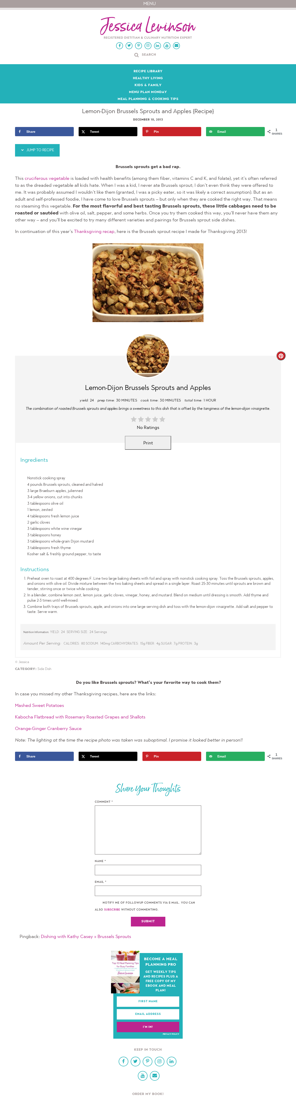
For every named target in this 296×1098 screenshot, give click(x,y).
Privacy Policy (171, 1034)
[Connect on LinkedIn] (157, 45)
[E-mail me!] (176, 45)
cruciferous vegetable (47, 178)
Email (101, 882)
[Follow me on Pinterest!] (138, 45)
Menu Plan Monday (148, 92)
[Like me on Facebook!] (119, 45)
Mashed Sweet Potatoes (39, 705)
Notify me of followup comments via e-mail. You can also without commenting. (145, 906)
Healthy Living (148, 78)
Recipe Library (148, 71)
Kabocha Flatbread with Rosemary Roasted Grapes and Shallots (80, 717)
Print (148, 443)
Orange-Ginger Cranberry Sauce (48, 729)
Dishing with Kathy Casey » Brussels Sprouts (86, 937)
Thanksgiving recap (94, 231)
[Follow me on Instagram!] (148, 45)
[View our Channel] (166, 45)
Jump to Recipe (39, 150)
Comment (104, 802)
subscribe (112, 909)
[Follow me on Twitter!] (129, 45)
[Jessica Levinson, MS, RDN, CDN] (148, 28)
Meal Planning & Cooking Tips (148, 99)
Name (100, 861)
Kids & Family (148, 85)
